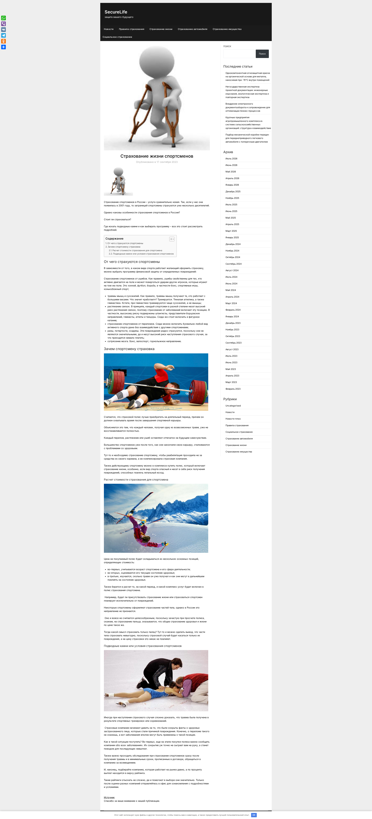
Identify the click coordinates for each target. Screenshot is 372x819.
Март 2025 (231, 231)
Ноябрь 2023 (232, 329)
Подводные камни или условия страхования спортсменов (143, 253)
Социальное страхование (117, 37)
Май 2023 (231, 369)
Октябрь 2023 (233, 336)
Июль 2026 (231, 158)
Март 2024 (231, 303)
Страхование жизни (161, 29)
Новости (109, 29)
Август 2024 (232, 270)
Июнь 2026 (231, 165)
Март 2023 (231, 382)
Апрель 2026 (232, 178)
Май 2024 (231, 290)
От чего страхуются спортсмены (125, 243)
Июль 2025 (231, 204)
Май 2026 (231, 171)
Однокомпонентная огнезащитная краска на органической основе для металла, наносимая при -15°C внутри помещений (248, 76)
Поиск (227, 46)
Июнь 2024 (231, 283)
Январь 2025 (232, 237)
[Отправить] (3, 47)
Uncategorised (233, 405)
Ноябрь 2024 (232, 250)
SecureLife (116, 12)
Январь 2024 (232, 316)
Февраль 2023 (233, 388)
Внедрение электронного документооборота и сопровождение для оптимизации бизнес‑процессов (248, 107)
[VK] (3, 29)
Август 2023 (232, 349)
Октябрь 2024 (233, 257)
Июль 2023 (231, 356)
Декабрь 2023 (233, 323)
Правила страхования (131, 29)
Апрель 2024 (232, 296)
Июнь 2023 (231, 362)
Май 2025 (231, 217)
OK (254, 815)
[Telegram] (3, 35)
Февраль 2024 (233, 309)
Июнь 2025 (231, 211)
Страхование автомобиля (192, 29)
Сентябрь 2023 (234, 342)
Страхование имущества (227, 29)
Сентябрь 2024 (234, 263)
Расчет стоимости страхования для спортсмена (137, 250)
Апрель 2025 (232, 224)
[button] (170, 239)
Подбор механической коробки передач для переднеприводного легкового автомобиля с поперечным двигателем (247, 138)
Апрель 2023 (232, 375)
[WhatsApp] (3, 18)
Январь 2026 (232, 184)
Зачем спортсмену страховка (124, 246)
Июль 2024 (231, 277)
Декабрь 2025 (233, 191)
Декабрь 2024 (233, 244)
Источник (109, 797)
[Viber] (3, 24)
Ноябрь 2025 (232, 198)
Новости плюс (233, 418)
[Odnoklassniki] (3, 41)
